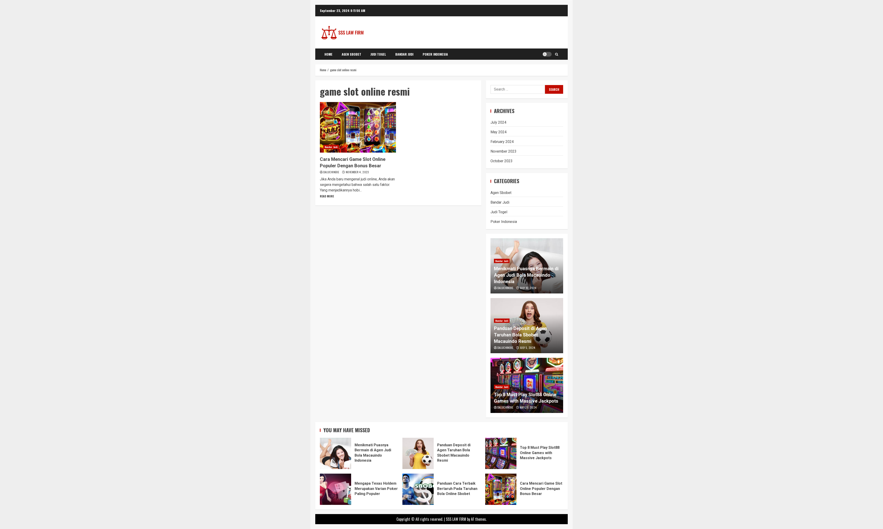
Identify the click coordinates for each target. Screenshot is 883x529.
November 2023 (503, 151)
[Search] (556, 54)
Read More (327, 196)
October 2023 (501, 161)
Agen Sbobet (351, 54)
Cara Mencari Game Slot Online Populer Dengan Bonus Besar (358, 127)
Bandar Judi (404, 54)
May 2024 (498, 132)
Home (328, 54)
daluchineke (331, 172)
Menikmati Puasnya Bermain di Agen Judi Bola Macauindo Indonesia (526, 275)
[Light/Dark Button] (547, 54)
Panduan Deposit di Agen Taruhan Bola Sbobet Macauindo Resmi (520, 335)
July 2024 (498, 122)
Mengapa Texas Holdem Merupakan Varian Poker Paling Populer (335, 489)
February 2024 (502, 141)
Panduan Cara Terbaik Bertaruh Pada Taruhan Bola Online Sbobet (418, 489)
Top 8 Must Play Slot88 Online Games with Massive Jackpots (500, 453)
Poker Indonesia (435, 54)
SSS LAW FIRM (456, 519)
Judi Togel (378, 54)
